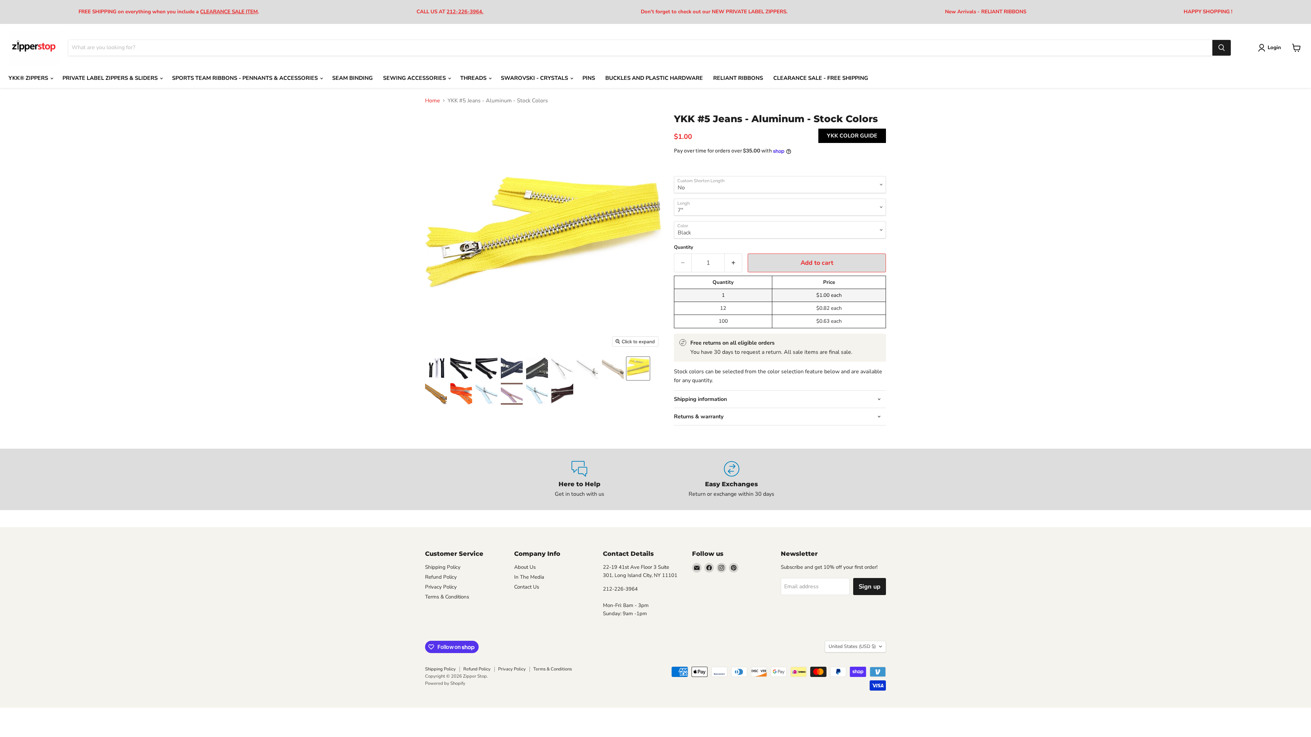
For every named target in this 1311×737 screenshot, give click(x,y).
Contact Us (526, 586)
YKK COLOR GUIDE (852, 136)
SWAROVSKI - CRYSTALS (535, 78)
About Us (525, 567)
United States (852, 646)
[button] (436, 368)
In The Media (529, 577)
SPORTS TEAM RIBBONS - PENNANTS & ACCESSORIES (245, 78)
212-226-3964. (465, 11)
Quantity (683, 247)
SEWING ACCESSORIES (415, 78)
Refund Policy (441, 577)
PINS (588, 78)
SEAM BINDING (352, 78)
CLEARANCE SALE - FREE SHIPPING (820, 78)
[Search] (1221, 48)
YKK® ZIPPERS (29, 78)
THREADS (474, 78)
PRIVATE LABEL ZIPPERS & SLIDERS (110, 78)
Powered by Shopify (445, 683)
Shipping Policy (443, 567)
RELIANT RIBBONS (738, 78)
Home (432, 101)
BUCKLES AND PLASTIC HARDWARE (654, 78)
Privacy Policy (441, 586)
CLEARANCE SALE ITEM (229, 11)
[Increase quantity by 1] (733, 263)
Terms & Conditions (447, 596)
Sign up (869, 586)
